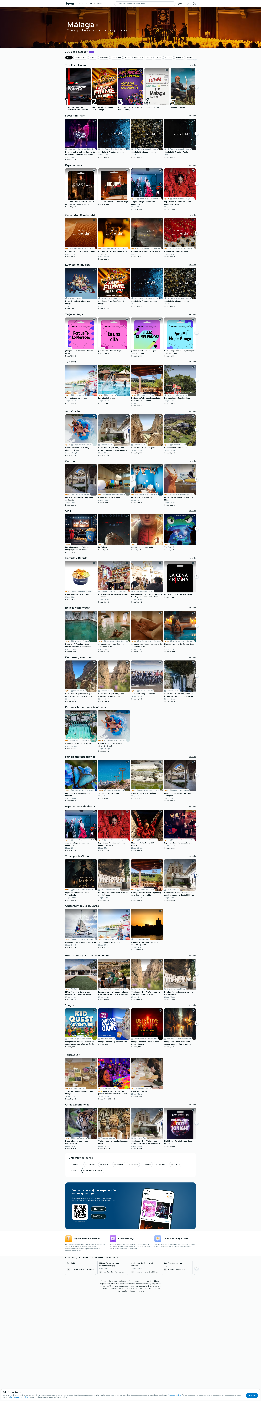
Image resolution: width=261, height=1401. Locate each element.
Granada (105, 1164)
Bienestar (179, 57)
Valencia (177, 1164)
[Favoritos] (187, 3)
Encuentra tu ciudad (94, 1170)
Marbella (76, 1164)
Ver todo (192, 65)
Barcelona (162, 1164)
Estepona (91, 1164)
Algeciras (134, 1164)
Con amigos (116, 57)
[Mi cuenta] (194, 3)
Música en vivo (80, 57)
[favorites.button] (88, 70)
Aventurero (138, 57)
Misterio (93, 57)
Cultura (158, 57)
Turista (127, 57)
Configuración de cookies (19, 1397)
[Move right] (195, 57)
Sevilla (75, 1170)
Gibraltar (120, 1164)
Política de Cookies (174, 1395)
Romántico (104, 57)
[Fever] (70, 3)
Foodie (149, 57)
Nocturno (168, 57)
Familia (189, 57)
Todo (69, 57)
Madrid (148, 1164)
